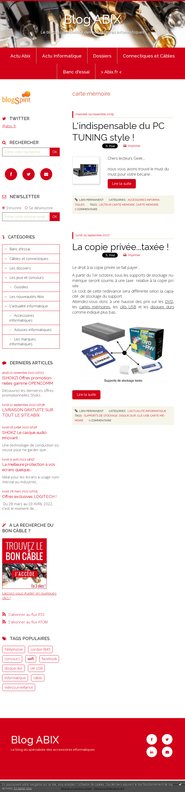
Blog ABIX (92, 19)
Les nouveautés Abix (27, 296)
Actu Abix (20, 55)
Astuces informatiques (33, 329)
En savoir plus (23, 788)
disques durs (162, 307)
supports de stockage (101, 415)
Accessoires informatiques (21, 318)
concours (12, 658)
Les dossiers (20, 268)
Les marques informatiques (22, 341)
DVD (169, 301)
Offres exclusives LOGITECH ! (29, 496)
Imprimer (133, 146)
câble (37, 677)
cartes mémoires (94, 307)
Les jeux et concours (27, 277)
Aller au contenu (15, 3)
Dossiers (102, 55)
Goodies (21, 286)
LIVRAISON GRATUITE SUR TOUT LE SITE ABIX (27, 412)
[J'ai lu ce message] (180, 784)
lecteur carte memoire (117, 204)
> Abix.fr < (111, 71)
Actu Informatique (62, 55)
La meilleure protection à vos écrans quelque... (28, 467)
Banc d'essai (76, 71)
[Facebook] (11, 174)
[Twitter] (28, 174)
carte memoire (147, 204)
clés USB (128, 307)
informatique (15, 677)
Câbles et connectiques (29, 258)
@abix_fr (9, 125)
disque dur (14, 668)
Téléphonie (14, 649)
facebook (49, 658)
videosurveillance (19, 687)
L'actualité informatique (29, 305)
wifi (31, 658)
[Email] (46, 174)
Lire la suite (121, 183)
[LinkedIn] (151, 752)
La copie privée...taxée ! (120, 247)
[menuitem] (20, 56)
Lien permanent (91, 200)
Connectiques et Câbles (149, 55)
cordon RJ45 (41, 649)
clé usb (143, 415)
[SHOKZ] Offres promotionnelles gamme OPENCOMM (27, 380)
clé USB (36, 668)
